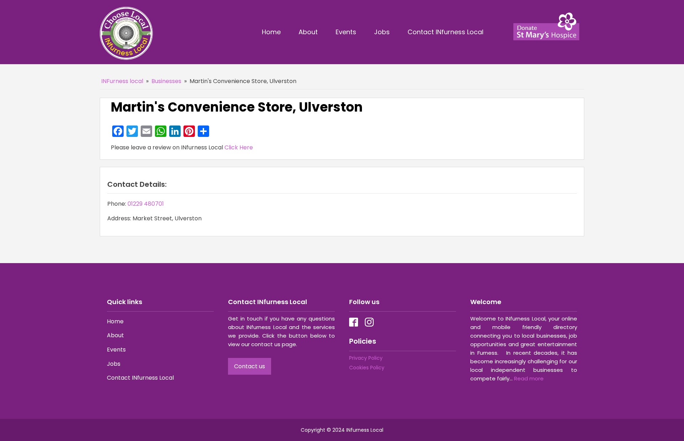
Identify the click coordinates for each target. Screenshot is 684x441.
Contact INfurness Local (446, 31)
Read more (529, 378)
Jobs (382, 31)
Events (346, 31)
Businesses (166, 81)
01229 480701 (146, 204)
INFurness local (122, 81)
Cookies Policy (366, 367)
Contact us (249, 366)
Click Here (238, 147)
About (308, 31)
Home (271, 31)
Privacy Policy (366, 357)
